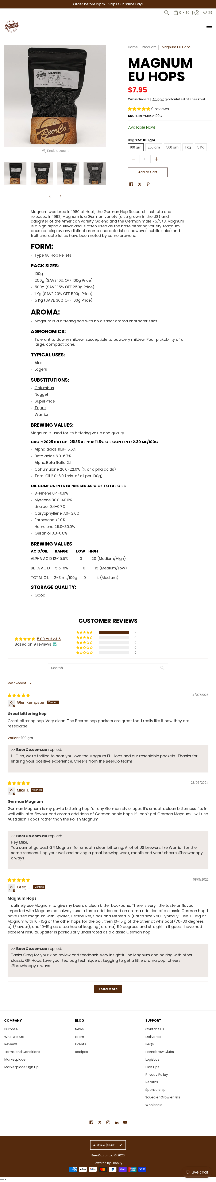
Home (133, 47)
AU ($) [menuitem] (207, 13)
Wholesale (153, 1104)
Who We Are (14, 1036)
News (79, 1029)
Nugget (41, 394)
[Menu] (209, 26)
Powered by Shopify (108, 1163)
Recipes (81, 1051)
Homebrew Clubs (159, 1051)
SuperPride (45, 401)
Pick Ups (152, 1067)
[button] (139, 108)
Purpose (11, 1029)
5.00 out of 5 (49, 639)
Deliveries (153, 1036)
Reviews (11, 1044)
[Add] (156, 159)
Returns (151, 1082)
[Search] (166, 12)
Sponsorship (155, 1089)
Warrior (42, 414)
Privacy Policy (156, 1074)
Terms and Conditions (22, 1051)
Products (149, 47)
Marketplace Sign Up (21, 1067)
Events (80, 1044)
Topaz (40, 407)
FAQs (149, 1044)
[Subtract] (133, 159)
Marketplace (15, 1059)
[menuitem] (181, 12)
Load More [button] (108, 989)
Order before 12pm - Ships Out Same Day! (108, 4)
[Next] (60, 196)
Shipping (160, 99)
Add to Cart (147, 172)
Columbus (44, 387)
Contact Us (154, 1029)
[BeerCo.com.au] (11, 26)
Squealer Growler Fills (162, 1097)
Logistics (152, 1059)
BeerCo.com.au (102, 1155)
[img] (19, 695)
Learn (79, 1036)
